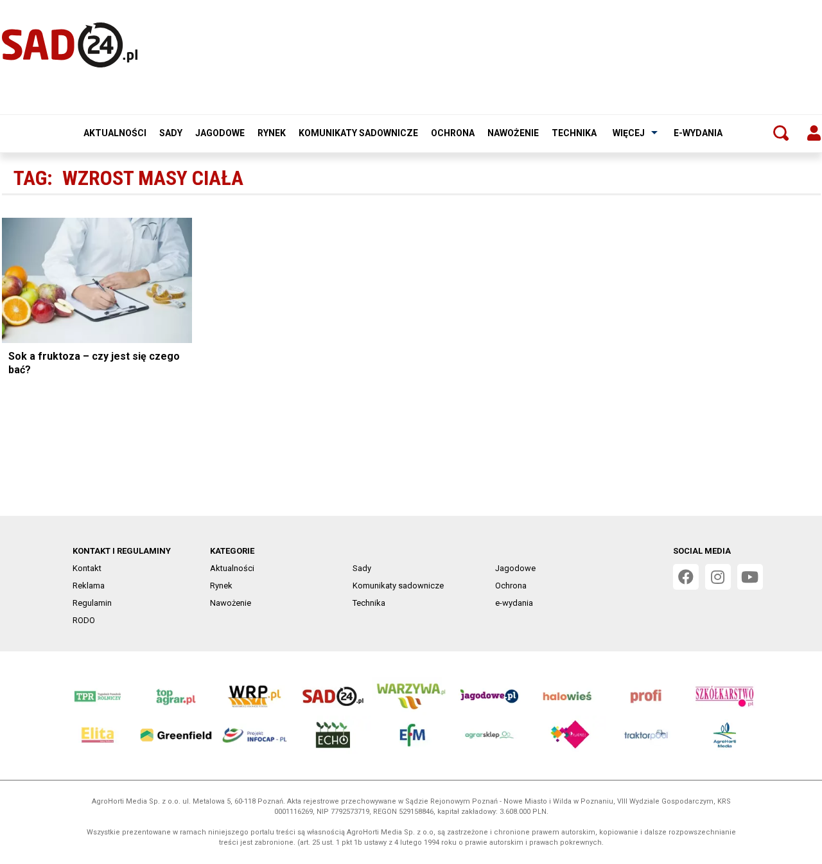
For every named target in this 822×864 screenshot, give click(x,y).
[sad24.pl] (69, 45)
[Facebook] (686, 577)
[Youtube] (750, 577)
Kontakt (87, 568)
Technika (574, 133)
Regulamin (92, 603)
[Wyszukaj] (781, 133)
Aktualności (114, 133)
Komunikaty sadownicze (358, 133)
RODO (84, 620)
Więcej (629, 133)
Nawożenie (513, 133)
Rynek (272, 133)
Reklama (89, 585)
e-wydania (698, 133)
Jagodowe (220, 133)
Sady (170, 133)
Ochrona (453, 133)
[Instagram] (718, 577)
